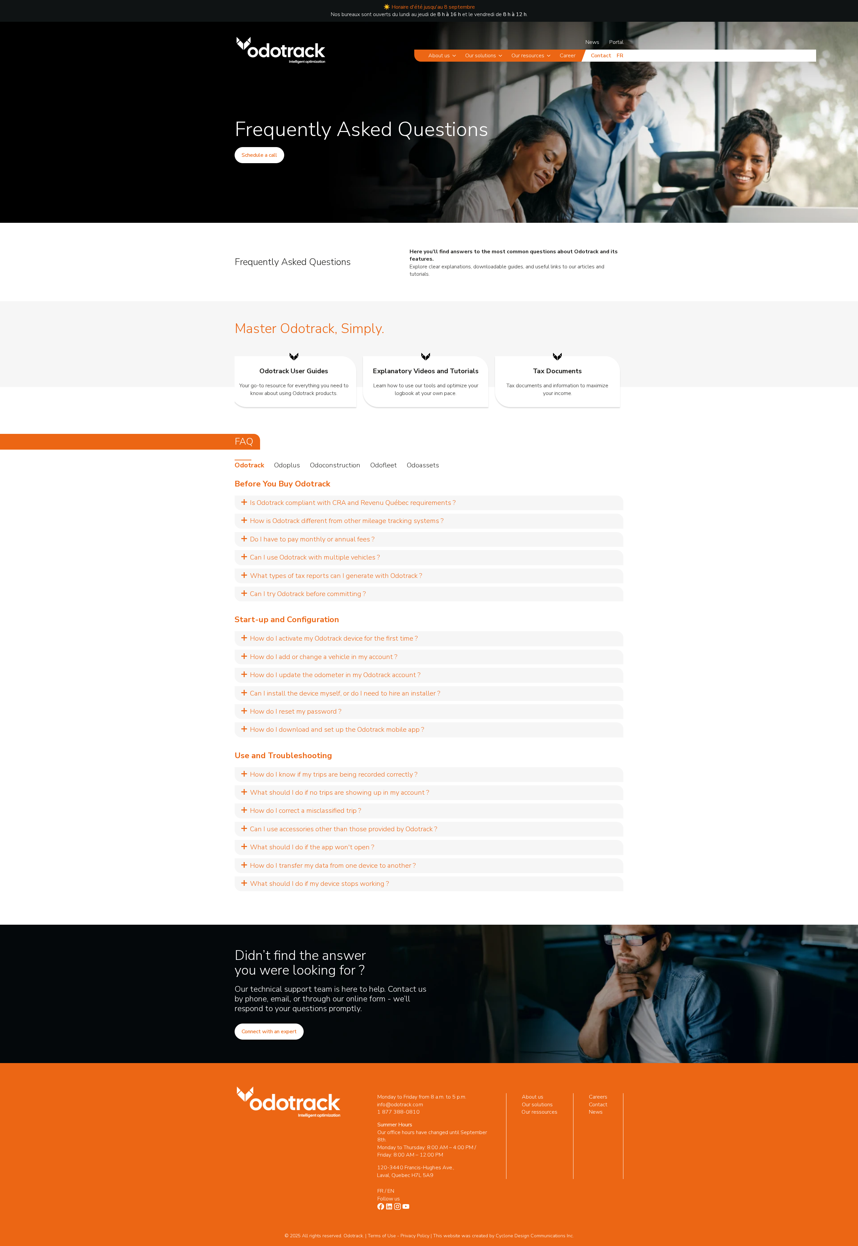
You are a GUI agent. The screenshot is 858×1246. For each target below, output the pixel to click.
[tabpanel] (429, 685)
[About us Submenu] (455, 56)
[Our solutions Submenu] (501, 56)
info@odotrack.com (400, 1104)
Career (567, 55)
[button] (429, 503)
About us (439, 55)
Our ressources (540, 1112)
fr (620, 55)
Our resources (527, 55)
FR (380, 1191)
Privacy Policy (415, 1236)
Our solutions (480, 55)
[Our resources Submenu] (549, 56)
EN (390, 1191)
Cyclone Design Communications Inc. (535, 1236)
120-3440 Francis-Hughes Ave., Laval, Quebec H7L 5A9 (415, 1171)
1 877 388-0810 (398, 1112)
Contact (601, 55)
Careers (598, 1097)
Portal (616, 42)
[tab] (249, 465)
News (592, 42)
